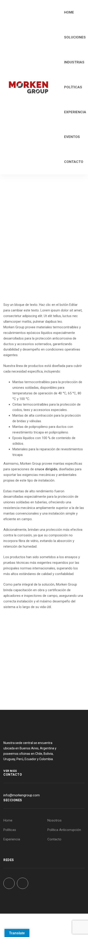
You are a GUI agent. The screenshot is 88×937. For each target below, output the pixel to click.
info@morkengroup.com (21, 795)
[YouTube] (9, 883)
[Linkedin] (22, 883)
